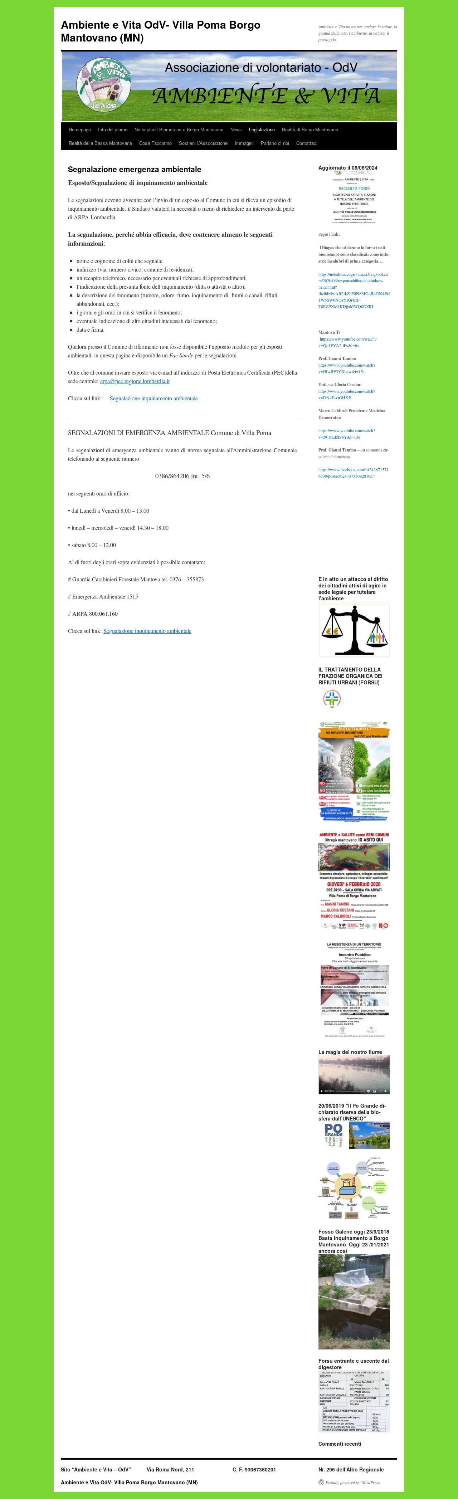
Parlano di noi (275, 143)
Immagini (244, 143)
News (236, 129)
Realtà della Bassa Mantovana (100, 143)
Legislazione (262, 129)
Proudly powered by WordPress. (353, 1482)
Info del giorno (112, 129)
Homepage (80, 129)
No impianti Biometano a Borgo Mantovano (179, 129)
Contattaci (306, 143)
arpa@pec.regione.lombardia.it (135, 381)
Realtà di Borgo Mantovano (310, 129)
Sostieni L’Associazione (203, 143)
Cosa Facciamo (155, 143)
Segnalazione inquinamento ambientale (154, 398)
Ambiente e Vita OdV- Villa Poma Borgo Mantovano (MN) (160, 30)
